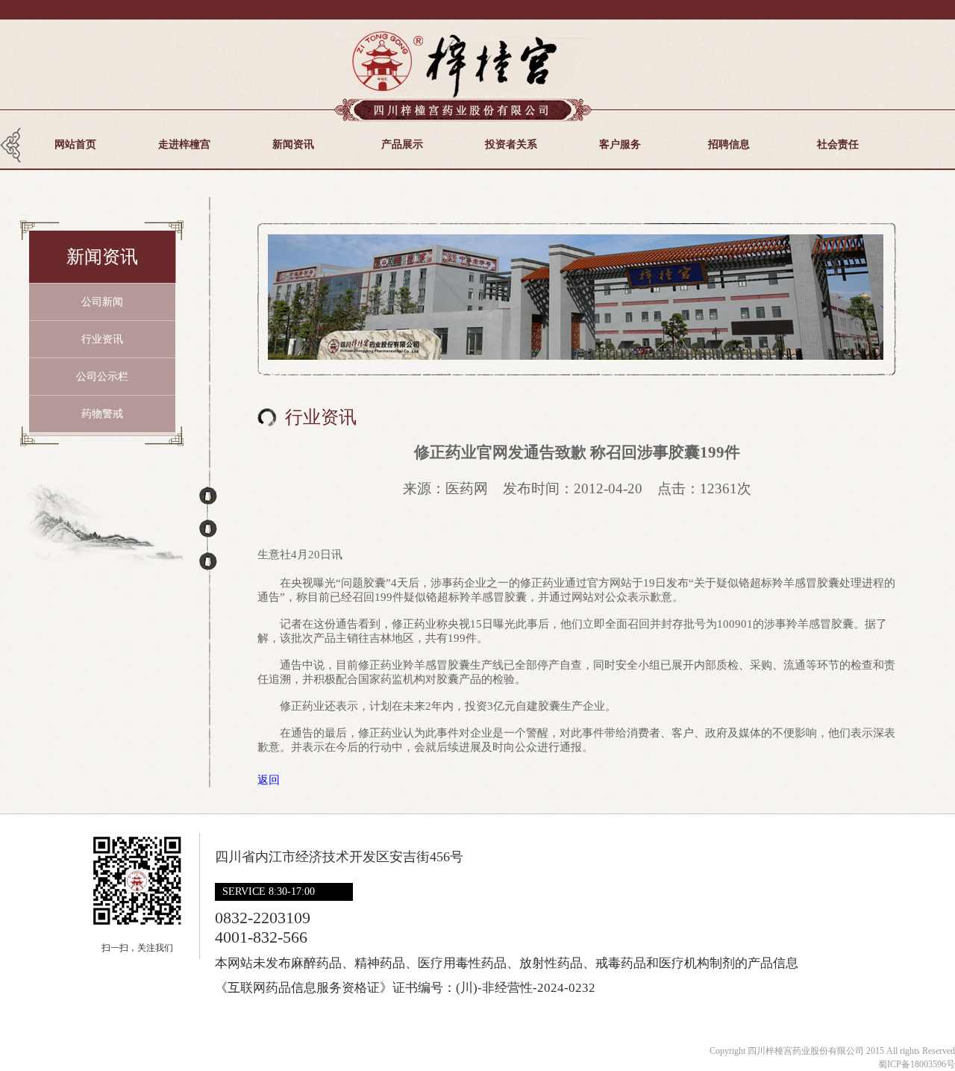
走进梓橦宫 (184, 144)
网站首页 (75, 144)
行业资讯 (102, 339)
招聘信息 (729, 144)
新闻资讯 (293, 144)
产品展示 (402, 144)
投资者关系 (511, 144)
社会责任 (838, 144)
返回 (268, 780)
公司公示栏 (102, 376)
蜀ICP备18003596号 (916, 1064)
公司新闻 (102, 301)
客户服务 (620, 144)
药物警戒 (102, 413)
